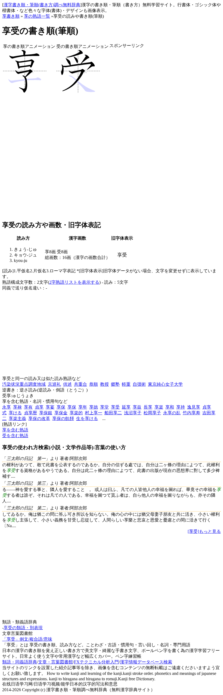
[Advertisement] (126, 134)
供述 (67, 384)
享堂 (104, 407)
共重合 (80, 384)
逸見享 (193, 407)
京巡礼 (54, 384)
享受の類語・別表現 (23, 627)
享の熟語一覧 (37, 16)
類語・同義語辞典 (19, 662)
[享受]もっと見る (204, 531)
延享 (126, 407)
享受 (115, 407)
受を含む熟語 (15, 435)
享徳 (93, 407)
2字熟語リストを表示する (74, 282)
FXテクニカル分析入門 (96, 662)
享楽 (158, 407)
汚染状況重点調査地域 (24, 384)
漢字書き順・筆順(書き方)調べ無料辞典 (42, 4)
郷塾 (115, 384)
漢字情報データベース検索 (146, 662)
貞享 (39, 407)
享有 (28, 407)
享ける (15, 412)
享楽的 (76, 412)
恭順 (93, 384)
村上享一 (93, 412)
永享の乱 (172, 412)
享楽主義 (17, 418)
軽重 (126, 384)
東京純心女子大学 (165, 384)
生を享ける (87, 418)
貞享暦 (30, 412)
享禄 (17, 407)
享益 (137, 407)
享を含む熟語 (15, 430)
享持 (180, 407)
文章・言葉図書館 (55, 662)
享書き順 (11, 16)
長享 (148, 407)
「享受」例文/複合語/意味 (27, 639)
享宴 (50, 407)
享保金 (60, 412)
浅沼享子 (132, 412)
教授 (104, 384)
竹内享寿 (191, 412)
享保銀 (45, 412)
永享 (6, 407)
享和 (169, 407)
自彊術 (139, 384)
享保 (61, 407)
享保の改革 (39, 418)
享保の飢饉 (63, 418)
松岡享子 (152, 412)
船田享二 (113, 412)
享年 (82, 407)
